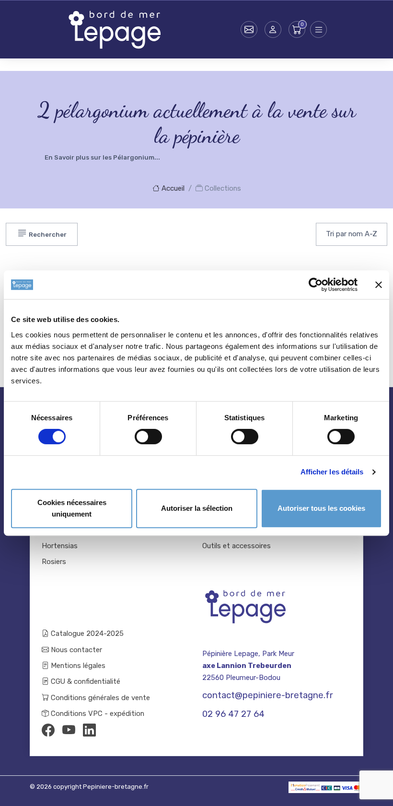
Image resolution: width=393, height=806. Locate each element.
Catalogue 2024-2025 (86, 633)
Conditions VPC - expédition (96, 713)
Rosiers (54, 561)
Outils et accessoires (236, 545)
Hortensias (60, 545)
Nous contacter (75, 649)
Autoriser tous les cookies (321, 508)
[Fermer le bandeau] (378, 284)
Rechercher (47, 234)
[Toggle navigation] (318, 29)
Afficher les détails (332, 472)
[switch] (148, 436)
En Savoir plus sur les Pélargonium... (102, 157)
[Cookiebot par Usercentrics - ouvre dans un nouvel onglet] (316, 284)
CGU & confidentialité (84, 681)
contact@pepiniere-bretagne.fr (267, 695)
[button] (273, 29)
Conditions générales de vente (99, 697)
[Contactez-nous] (249, 29)
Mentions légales (77, 665)
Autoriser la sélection (196, 508)
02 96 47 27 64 (233, 714)
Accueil (172, 188)
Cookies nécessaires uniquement (71, 508)
